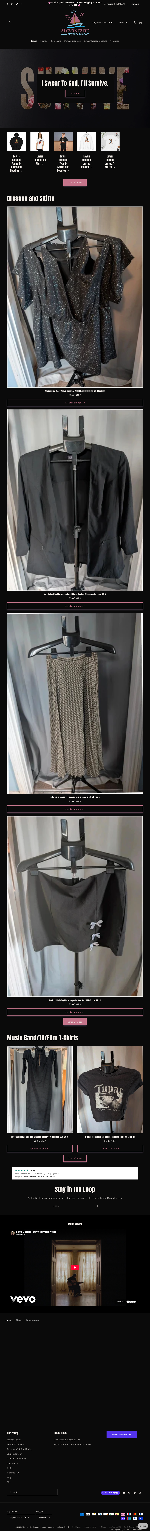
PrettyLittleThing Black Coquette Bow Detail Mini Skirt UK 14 (75, 1000)
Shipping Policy (14, 1454)
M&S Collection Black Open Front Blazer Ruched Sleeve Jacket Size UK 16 (75, 594)
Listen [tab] (8, 1320)
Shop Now (75, 93)
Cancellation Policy (16, 1458)
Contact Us (12, 1463)
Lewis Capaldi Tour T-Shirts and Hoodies (63, 163)
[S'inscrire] (97, 1206)
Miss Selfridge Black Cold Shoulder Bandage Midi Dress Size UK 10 (39, 1137)
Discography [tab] (32, 1320)
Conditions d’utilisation (133, 1527)
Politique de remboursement (84, 1527)
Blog (9, 1477)
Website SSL (13, 1472)
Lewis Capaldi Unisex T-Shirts (110, 162)
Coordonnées (137, 1530)
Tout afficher (75, 182)
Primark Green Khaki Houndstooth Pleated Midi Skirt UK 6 (75, 797)
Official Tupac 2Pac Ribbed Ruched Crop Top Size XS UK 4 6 (110, 1137)
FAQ (9, 1468)
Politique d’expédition (120, 1530)
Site (9, 1482)
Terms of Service (15, 1444)
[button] (10, 23)
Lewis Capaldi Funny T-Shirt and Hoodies (16, 163)
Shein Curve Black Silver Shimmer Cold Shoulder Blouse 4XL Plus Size (75, 391)
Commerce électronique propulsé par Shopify (51, 1527)
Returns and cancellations (67, 1439)
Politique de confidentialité (110, 1527)
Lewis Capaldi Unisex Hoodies (85, 162)
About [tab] (19, 1320)
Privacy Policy (14, 1439)
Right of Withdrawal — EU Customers (72, 1444)
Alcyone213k (27, 1527)
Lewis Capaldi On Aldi (40, 160)
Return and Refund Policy (19, 1449)
